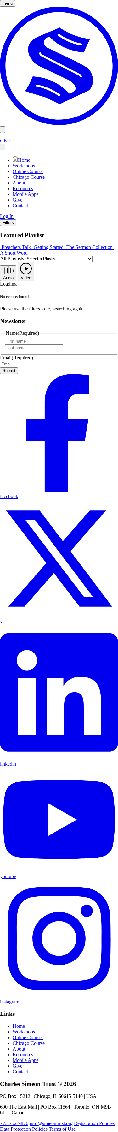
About (19, 182)
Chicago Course (29, 177)
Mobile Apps (25, 194)
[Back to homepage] (59, 123)
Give (5, 140)
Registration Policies (94, 1123)
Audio (8, 277)
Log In (7, 216)
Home (24, 160)
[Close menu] (2, 147)
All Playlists (12, 258)
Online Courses (28, 171)
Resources (23, 188)
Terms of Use (62, 1129)
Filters (8, 222)
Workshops (24, 165)
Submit (9, 370)
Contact (20, 205)
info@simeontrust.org (51, 1123)
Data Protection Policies (24, 1129)
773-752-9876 (14, 1123)
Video (26, 277)
